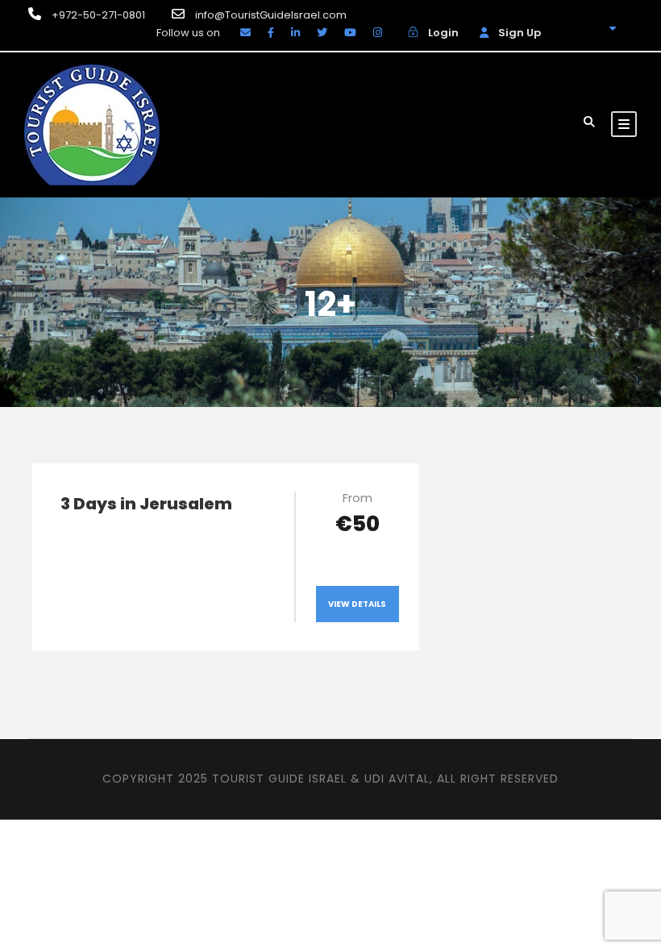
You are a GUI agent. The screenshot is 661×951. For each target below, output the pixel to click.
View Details (357, 604)
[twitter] (322, 32)
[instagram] (377, 32)
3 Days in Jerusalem (146, 503)
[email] (245, 32)
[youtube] (350, 32)
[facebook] (271, 32)
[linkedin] (295, 32)
